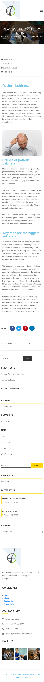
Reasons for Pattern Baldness (12, 374)
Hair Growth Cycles (8, 380)
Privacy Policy (9, 604)
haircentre (7, 64)
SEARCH (37, 465)
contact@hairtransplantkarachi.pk (19, 634)
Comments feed (7, 448)
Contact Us (8, 601)
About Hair (12, 36)
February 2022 (6, 407)
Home (3, 36)
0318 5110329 (12, 629)
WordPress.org (6, 454)
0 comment (8, 72)
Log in (3, 436)
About (6, 598)
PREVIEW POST (10, 343)
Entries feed (5, 442)
